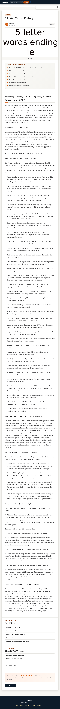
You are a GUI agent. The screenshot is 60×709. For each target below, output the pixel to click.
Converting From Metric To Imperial (15, 634)
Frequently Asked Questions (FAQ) (17, 82)
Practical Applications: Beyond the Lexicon (19, 79)
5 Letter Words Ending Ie (27, 676)
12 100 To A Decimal (11, 665)
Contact (27, 705)
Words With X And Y (11, 637)
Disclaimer (33, 705)
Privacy (39, 705)
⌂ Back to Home (10, 685)
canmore (5, 2)
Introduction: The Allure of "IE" (16, 70)
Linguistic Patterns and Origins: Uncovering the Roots (22, 76)
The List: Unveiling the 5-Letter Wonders (18, 73)
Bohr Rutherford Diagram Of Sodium (15, 655)
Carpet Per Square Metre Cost (14, 658)
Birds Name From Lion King (13, 669)
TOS (43, 705)
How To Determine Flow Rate (13, 662)
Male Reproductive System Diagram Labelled (17, 641)
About (21, 705)
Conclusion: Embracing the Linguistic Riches (19, 85)
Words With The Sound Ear (13, 627)
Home (17, 705)
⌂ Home (26, 2)
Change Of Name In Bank (12, 631)
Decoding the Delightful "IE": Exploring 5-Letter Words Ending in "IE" (25, 67)
